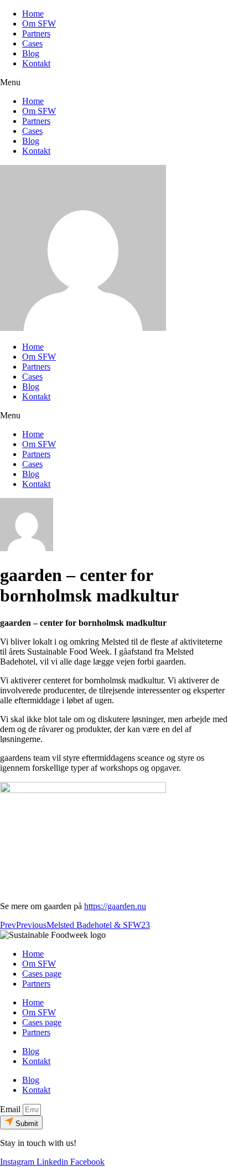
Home (33, 13)
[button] (114, 82)
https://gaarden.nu (115, 906)
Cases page (41, 973)
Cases (32, 43)
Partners (36, 33)
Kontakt (36, 63)
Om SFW (39, 23)
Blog (30, 53)
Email (11, 1109)
